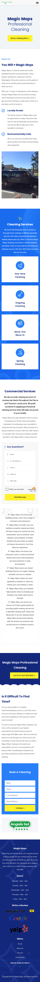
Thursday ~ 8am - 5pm (20, 894)
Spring (20, 362)
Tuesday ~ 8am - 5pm (20, 885)
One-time (20, 275)
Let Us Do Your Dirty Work (23, 675)
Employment (20, 957)
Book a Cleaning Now (19, 38)
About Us (20, 948)
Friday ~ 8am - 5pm (20, 899)
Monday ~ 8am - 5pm (20, 881)
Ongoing (20, 304)
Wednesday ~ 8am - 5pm (20, 890)
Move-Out (20, 333)
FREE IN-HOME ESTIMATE (20, 963)
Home (20, 944)
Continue (19, 808)
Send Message (20, 497)
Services (20, 953)
